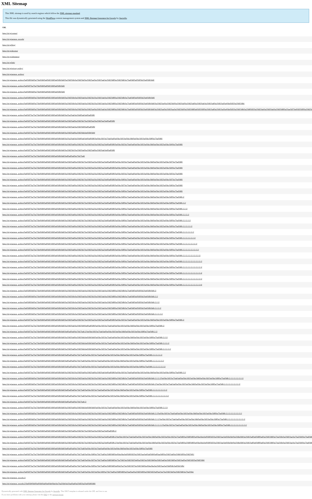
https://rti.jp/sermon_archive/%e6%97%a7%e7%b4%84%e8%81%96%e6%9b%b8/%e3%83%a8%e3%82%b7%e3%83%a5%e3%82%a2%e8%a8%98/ (58, 121)
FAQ (45, 495)
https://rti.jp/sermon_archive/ (13, 74)
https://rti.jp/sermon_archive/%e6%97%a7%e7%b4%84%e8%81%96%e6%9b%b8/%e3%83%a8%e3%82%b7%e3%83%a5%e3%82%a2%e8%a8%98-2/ (59, 431)
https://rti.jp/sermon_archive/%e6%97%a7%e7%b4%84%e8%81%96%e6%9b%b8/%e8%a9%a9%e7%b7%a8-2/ (44, 402)
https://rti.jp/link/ (8, 63)
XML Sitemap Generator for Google (100, 18)
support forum (57, 495)
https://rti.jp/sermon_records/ (13, 39)
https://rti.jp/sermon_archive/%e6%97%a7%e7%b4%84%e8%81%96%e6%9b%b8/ (33, 86)
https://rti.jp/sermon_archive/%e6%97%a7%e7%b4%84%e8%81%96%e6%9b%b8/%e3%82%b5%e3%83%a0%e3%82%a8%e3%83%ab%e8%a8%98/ (58, 150)
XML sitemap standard (70, 13)
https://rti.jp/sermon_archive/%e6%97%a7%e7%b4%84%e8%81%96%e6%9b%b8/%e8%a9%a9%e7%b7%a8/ (43, 156)
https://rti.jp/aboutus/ (10, 51)
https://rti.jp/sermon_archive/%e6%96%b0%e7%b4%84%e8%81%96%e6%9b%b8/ (33, 92)
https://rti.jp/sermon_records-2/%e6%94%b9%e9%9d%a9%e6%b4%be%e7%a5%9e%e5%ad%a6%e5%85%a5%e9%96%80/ (49, 484)
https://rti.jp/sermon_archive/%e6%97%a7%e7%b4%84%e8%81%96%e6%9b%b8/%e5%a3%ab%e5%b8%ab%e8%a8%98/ (48, 115)
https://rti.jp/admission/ (11, 57)
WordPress (50, 18)
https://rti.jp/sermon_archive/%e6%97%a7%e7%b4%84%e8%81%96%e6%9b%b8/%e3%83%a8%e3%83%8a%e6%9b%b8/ (48, 133)
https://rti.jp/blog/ (8, 45)
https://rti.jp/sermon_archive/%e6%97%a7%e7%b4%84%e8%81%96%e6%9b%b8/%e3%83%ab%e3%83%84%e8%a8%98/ (48, 127)
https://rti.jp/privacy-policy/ (12, 68)
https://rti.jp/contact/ (9, 33)
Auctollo (123, 18)
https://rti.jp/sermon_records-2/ (14, 478)
